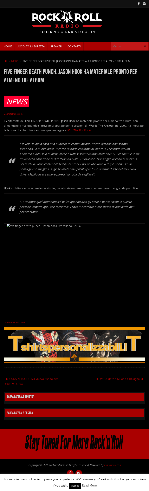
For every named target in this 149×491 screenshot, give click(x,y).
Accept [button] (75, 485)
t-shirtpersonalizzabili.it (15, 322)
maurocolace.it (112, 465)
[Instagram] (144, 3)
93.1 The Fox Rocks (79, 130)
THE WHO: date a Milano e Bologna (117, 379)
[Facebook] (139, 3)
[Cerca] (145, 46)
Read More (89, 485)
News (14, 61)
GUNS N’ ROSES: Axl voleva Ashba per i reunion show (32, 381)
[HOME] (5, 61)
